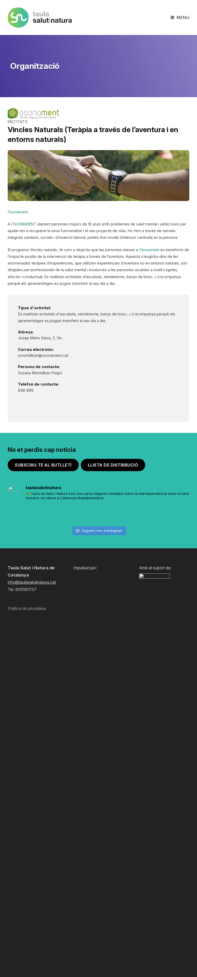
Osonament (149, 249)
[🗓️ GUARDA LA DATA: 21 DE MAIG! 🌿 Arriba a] (52, 514)
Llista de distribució (113, 465)
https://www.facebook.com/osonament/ (34, 403)
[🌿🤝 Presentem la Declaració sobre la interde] (145, 514)
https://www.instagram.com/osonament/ (22, 403)
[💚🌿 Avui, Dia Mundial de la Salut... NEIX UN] (175, 514)
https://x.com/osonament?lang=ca (47, 403)
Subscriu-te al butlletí (43, 465)
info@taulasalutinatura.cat (32, 582)
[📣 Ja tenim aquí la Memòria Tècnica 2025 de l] (83, 514)
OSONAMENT (23, 224)
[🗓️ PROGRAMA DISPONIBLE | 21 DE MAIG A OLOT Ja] (22, 514)
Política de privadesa (27, 608)
